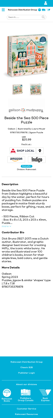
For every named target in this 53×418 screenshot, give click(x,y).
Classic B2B (26, 367)
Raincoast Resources (26, 414)
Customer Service (26, 409)
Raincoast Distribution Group (27, 362)
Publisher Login (26, 373)
